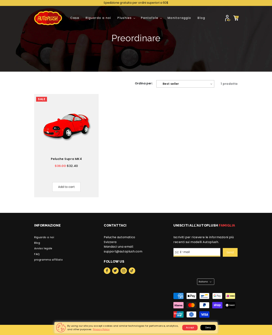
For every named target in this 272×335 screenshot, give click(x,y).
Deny (208, 327)
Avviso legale (43, 248)
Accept (190, 327)
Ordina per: (144, 83)
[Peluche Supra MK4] (66, 126)
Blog (37, 243)
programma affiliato (48, 260)
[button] (126, 18)
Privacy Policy (101, 329)
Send (230, 252)
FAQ (37, 254)
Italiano (203, 281)
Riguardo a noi (44, 237)
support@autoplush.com (123, 251)
